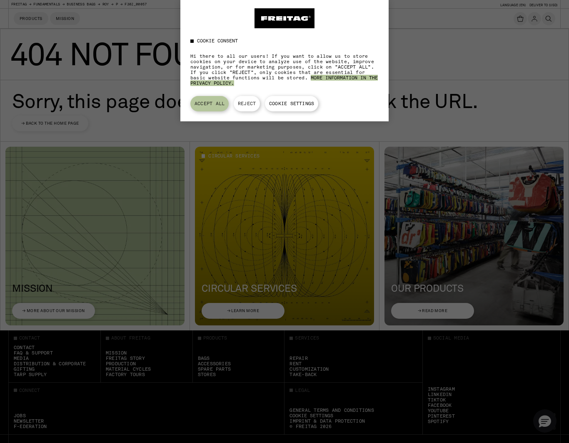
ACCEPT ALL (210, 103)
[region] (284, 60)
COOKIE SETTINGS (291, 103)
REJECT (247, 103)
